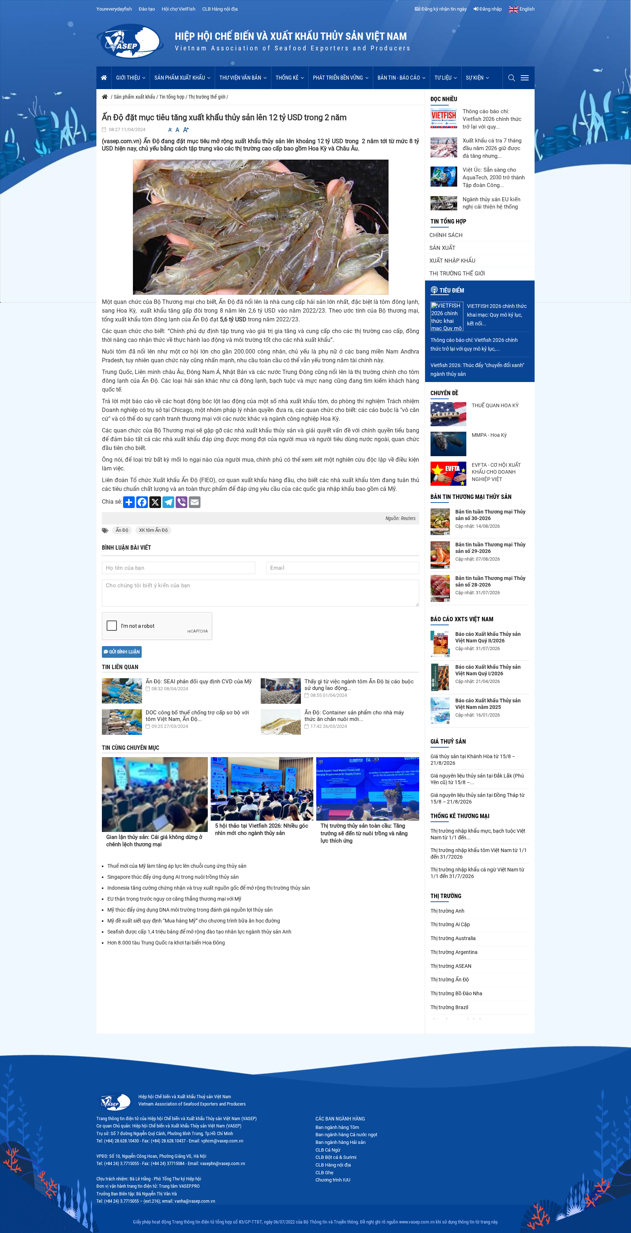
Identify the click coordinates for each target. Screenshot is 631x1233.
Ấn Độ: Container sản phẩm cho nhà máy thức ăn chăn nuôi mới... (354, 715)
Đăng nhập (490, 9)
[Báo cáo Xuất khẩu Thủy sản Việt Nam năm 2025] (440, 710)
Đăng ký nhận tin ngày (443, 9)
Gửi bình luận (124, 651)
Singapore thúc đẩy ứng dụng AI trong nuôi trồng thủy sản (173, 877)
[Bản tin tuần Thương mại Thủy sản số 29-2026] (440, 555)
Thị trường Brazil (449, 1007)
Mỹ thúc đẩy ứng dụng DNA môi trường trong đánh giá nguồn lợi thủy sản (190, 910)
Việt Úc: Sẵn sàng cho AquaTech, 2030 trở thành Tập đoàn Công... (494, 177)
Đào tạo (147, 9)
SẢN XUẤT (442, 248)
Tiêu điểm (452, 290)
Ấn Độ (122, 530)
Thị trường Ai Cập (450, 924)
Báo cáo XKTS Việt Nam (462, 619)
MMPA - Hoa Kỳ (489, 435)
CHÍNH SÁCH (446, 235)
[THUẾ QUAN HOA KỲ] (448, 414)
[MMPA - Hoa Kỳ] (448, 444)
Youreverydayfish (114, 9)
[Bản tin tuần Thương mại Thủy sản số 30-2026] (440, 521)
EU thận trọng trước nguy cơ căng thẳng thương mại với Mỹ (174, 899)
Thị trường (446, 896)
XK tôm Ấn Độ (153, 530)
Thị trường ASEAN (451, 966)
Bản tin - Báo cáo (399, 78)
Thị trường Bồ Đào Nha (456, 993)
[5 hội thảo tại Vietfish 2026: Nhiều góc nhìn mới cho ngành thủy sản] (262, 789)
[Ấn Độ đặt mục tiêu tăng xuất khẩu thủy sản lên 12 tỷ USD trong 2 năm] (261, 227)
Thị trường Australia (453, 938)
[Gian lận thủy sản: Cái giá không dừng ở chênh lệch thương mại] (155, 794)
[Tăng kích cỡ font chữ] (185, 130)
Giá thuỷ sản (448, 741)
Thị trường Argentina (454, 952)
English (527, 9)
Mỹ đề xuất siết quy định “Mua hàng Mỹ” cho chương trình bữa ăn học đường (193, 921)
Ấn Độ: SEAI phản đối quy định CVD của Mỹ (199, 681)
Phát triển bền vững (338, 78)
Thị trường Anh (447, 911)
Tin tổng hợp (448, 221)
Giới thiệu (128, 78)
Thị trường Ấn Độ (450, 979)
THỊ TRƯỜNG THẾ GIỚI (457, 273)
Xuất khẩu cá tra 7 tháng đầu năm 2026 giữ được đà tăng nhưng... (492, 148)
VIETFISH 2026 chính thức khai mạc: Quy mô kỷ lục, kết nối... (497, 315)
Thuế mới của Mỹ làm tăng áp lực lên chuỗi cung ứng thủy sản (176, 866)
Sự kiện (474, 78)
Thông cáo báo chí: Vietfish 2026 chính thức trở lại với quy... (492, 119)
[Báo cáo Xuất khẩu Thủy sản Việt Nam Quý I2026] (440, 677)
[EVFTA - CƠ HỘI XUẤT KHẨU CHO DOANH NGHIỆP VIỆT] (448, 474)
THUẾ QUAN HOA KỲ (495, 405)
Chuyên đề (444, 393)
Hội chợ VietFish (178, 9)
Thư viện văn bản (240, 78)
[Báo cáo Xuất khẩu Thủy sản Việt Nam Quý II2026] (440, 644)
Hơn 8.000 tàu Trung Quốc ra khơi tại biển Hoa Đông (166, 943)
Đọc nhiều (444, 99)
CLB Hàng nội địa (220, 9)
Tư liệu (443, 78)
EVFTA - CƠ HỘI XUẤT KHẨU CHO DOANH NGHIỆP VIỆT (496, 472)
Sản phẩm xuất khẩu (179, 78)
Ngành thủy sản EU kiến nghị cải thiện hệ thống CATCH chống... (491, 207)
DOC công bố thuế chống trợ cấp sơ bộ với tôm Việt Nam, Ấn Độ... (197, 715)
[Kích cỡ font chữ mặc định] (177, 130)
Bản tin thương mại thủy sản (471, 496)
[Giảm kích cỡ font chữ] (170, 129)
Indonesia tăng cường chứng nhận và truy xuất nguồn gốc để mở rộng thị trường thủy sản (208, 888)
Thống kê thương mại (460, 816)
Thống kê (287, 78)
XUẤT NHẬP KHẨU (452, 260)
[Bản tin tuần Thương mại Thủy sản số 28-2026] (440, 588)
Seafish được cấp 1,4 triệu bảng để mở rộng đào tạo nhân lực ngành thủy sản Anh (199, 932)
